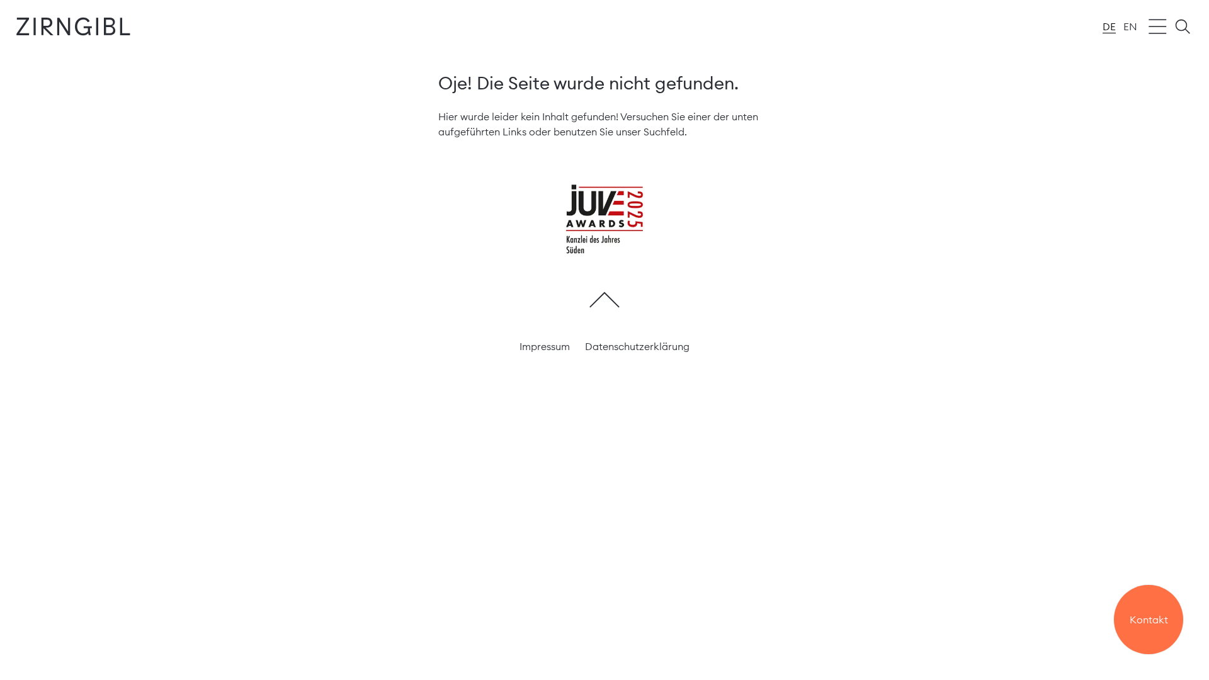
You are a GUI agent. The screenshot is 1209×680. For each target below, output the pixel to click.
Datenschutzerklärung (637, 346)
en (1130, 26)
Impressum (544, 346)
